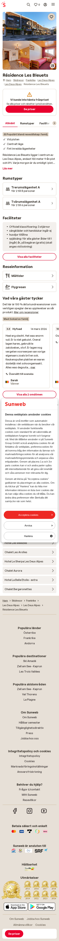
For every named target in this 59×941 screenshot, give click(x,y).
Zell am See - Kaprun (29, 666)
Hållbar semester (29, 722)
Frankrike (29, 638)
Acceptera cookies (28, 514)
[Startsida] (3, 5)
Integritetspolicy (29, 756)
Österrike (29, 632)
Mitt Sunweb (29, 794)
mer (32, 367)
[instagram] (29, 813)
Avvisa (28, 525)
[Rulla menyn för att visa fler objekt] (54, 123)
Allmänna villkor (23, 924)
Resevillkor (29, 800)
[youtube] (44, 813)
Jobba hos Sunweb (38, 919)
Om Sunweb (29, 717)
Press (29, 733)
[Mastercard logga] (13, 833)
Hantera (28, 536)
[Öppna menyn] (53, 4)
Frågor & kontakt (29, 789)
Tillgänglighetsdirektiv (30, 727)
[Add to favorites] (51, 16)
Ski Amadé (29, 661)
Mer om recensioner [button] (26, 312)
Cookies (29, 761)
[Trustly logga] (29, 833)
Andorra (29, 643)
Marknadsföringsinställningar (29, 766)
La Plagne (29, 699)
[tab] (10, 123)
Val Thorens (29, 694)
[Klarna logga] (45, 833)
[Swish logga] (37, 833)
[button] (29, 26)
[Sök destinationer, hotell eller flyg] (28, 4)
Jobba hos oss (29, 738)
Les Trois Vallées (29, 671)
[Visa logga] (21, 833)
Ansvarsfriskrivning (29, 771)
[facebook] (15, 813)
